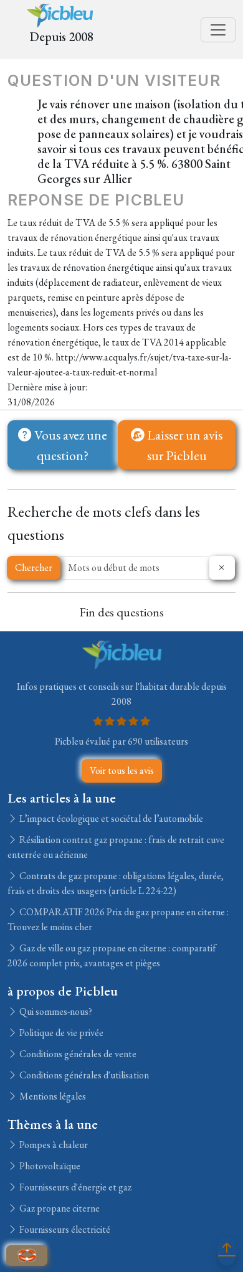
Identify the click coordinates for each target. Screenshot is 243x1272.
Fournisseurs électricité (63, 1229)
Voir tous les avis (122, 770)
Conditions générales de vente (76, 1053)
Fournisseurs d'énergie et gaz (74, 1187)
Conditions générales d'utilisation (83, 1074)
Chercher (33, 567)
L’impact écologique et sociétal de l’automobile (110, 818)
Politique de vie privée (60, 1032)
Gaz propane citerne (58, 1208)
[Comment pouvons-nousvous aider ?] (26, 1255)
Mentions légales (51, 1096)
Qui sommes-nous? (54, 1011)
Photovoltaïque (48, 1165)
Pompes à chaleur (52, 1144)
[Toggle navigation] (218, 29)
